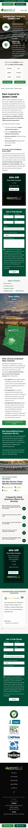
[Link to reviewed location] (14, 598)
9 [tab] (19, 629)
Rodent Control (8, 291)
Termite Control (8, 286)
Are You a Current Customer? (10, 232)
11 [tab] (23, 629)
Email (16, 219)
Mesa (17, 490)
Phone (5, 219)
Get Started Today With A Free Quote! (14, 423)
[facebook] (14, 792)
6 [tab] (13, 629)
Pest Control (7, 283)
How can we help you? (9, 238)
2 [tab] (14, 587)
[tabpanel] (14, 565)
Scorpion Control (9, 288)
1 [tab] (12, 587)
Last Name (17, 214)
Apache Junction (8, 487)
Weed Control (20, 291)
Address (5, 226)
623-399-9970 (15, 305)
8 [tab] (17, 629)
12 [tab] (26, 629)
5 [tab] (10, 629)
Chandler (18, 487)
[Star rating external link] (14, 1)
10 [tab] (21, 629)
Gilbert (6, 490)
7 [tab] (15, 629)
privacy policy (6, 268)
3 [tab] (16, 587)
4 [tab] (8, 629)
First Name (6, 214)
